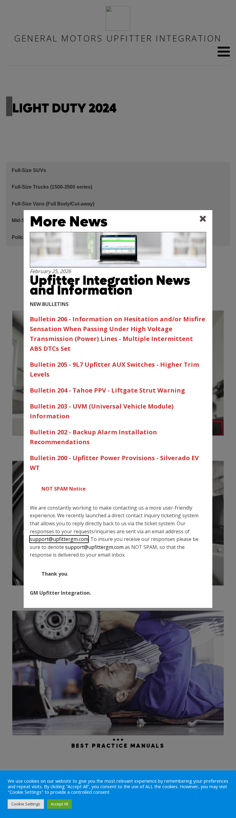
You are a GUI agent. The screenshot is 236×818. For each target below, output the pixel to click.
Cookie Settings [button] (25, 804)
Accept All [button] (59, 804)
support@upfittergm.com (59, 539)
